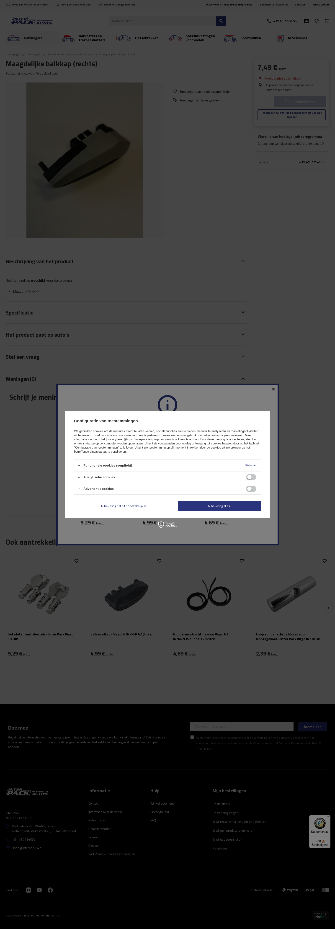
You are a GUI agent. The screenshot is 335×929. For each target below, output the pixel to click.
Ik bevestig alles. (219, 505)
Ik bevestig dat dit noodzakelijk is (123, 505)
